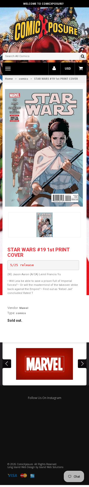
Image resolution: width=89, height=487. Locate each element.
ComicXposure (25, 464)
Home (9, 78)
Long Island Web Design (21, 467)
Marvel (23, 308)
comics (23, 78)
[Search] (82, 57)
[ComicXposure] (44, 29)
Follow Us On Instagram (44, 398)
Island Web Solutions (51, 467)
